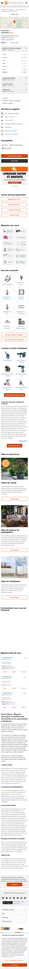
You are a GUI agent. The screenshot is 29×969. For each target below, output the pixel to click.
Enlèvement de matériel (10, 134)
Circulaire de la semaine (14, 156)
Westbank (4, 11)
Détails (4, 671)
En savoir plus (14, 499)
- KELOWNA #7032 (7, 657)
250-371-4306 (12, 702)
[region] (14, 951)
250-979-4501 (12, 667)
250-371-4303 (11, 704)
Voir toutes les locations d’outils (14, 395)
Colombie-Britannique (20, 9)
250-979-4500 (9, 665)
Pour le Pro (14, 161)
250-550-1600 (9, 685)
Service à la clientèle (19, 893)
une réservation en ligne (20, 434)
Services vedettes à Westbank (14, 335)
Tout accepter (14, 965)
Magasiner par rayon (14, 199)
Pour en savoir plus (14, 446)
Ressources (5, 917)
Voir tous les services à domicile (14, 340)
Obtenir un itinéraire (6, 39)
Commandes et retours (8, 909)
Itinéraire (14, 671)
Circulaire (23, 671)
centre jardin (17, 827)
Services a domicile (14, 204)
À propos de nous (7, 921)
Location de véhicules (14, 210)
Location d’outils (14, 215)
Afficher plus (22, 441)
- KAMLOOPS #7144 (7, 693)
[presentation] (2, 176)
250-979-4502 (11, 668)
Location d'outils (9, 117)
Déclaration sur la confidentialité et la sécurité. (13, 955)
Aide (3, 913)
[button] (2, 3)
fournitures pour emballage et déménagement (12, 799)
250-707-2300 (14, 42)
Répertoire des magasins (7, 9)
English (13, 14)
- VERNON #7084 (6, 676)
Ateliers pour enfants (10, 131)
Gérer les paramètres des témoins (14, 960)
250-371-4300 (9, 701)
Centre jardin (8, 120)
